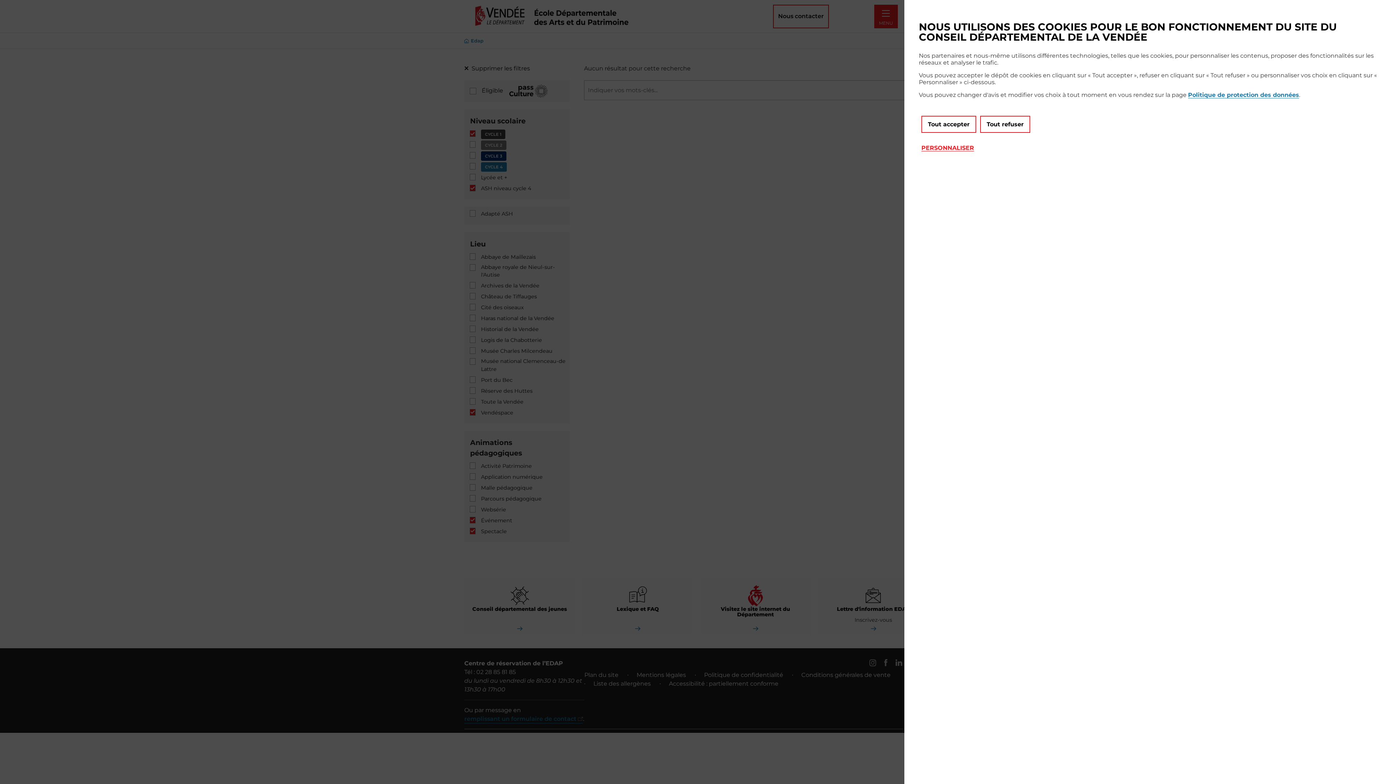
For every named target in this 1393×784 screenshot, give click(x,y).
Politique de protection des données (1243, 94)
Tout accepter (949, 124)
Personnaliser (947, 147)
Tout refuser (1005, 124)
